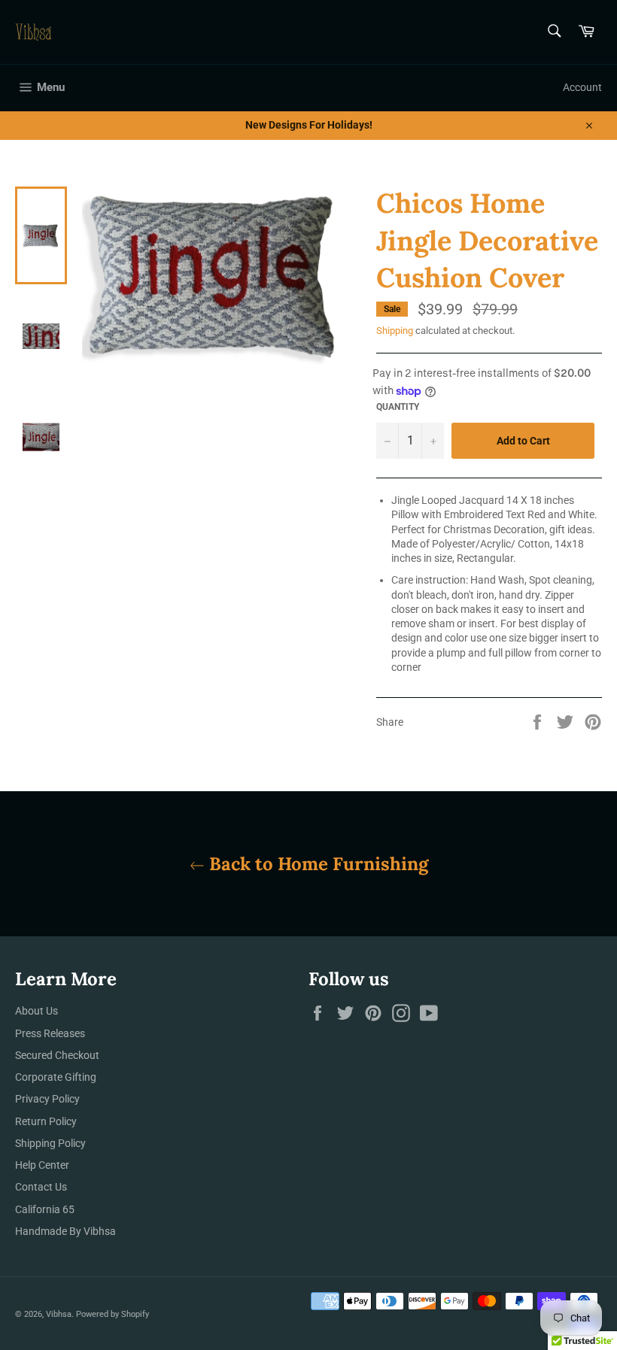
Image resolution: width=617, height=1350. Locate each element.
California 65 (44, 1209)
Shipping (394, 330)
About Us (36, 1011)
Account (582, 87)
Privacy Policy (47, 1099)
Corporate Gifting (55, 1077)
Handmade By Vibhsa (65, 1231)
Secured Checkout (57, 1055)
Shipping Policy (50, 1143)
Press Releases (50, 1033)
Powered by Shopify (112, 1314)
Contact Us (41, 1187)
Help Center (42, 1165)
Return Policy (46, 1121)
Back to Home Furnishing (316, 863)
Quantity (397, 407)
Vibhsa (58, 1314)
